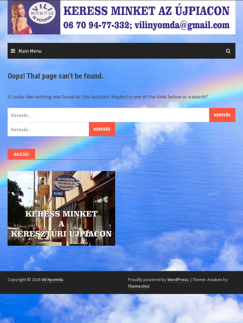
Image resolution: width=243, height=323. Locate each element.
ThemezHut (138, 286)
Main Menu (29, 51)
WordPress (178, 279)
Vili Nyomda (52, 279)
